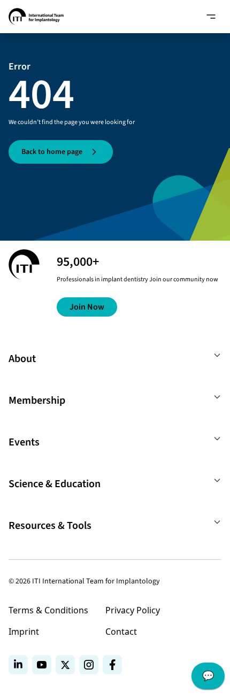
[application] (208, 678)
